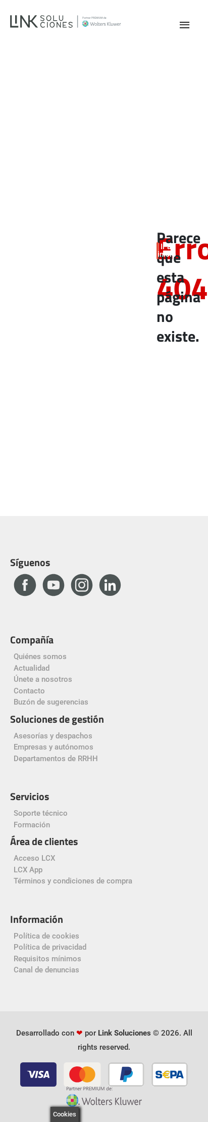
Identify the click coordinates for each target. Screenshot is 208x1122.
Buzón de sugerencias (51, 702)
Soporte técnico (41, 813)
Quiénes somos (40, 656)
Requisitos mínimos (47, 958)
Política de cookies (46, 936)
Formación (32, 824)
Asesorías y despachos (53, 735)
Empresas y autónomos (53, 747)
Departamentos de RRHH (56, 758)
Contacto (29, 690)
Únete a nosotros (43, 679)
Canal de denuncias (46, 969)
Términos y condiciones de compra (73, 880)
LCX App (28, 869)
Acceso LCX (34, 858)
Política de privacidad (50, 947)
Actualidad (31, 668)
